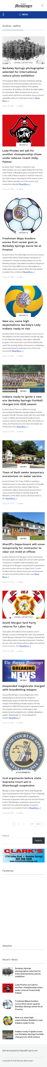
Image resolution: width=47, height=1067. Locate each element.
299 (32, 824)
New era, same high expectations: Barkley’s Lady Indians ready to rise (21, 325)
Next (39, 824)
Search (5, 836)
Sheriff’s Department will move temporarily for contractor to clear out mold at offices (23, 548)
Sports (23, 145)
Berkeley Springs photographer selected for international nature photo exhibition (23, 72)
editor (21, 106)
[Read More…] (25, 184)
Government (23, 772)
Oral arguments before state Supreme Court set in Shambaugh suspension (21, 782)
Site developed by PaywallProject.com (19, 1050)
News (23, 391)
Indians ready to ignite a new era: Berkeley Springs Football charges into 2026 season (22, 400)
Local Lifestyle (23, 63)
